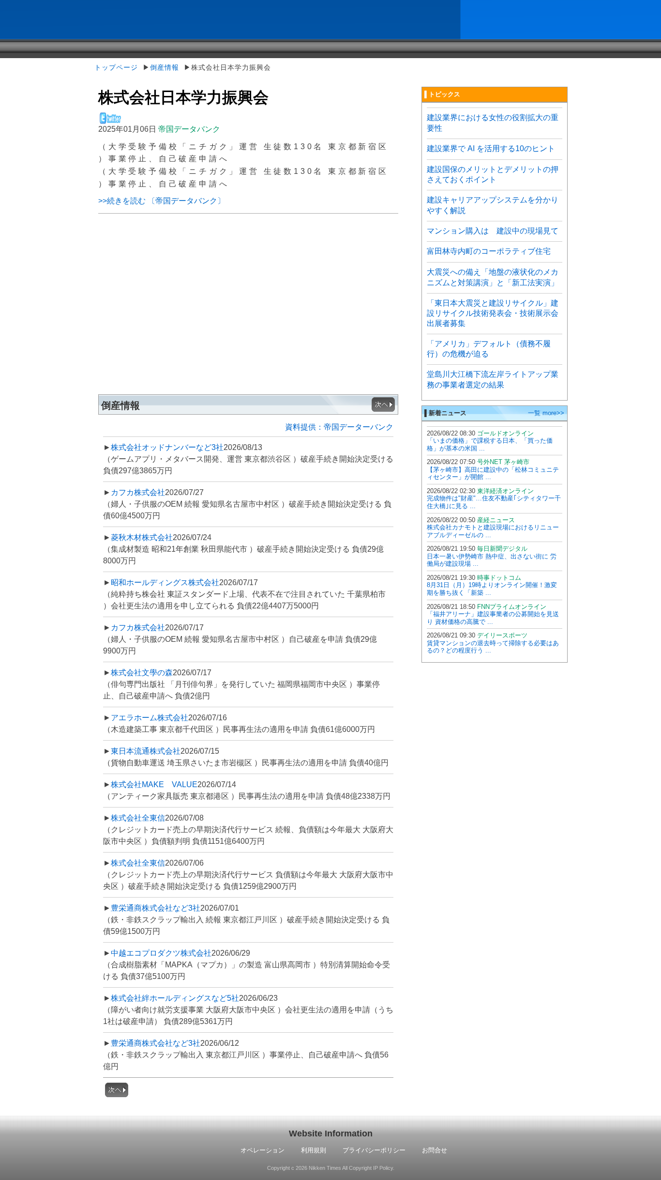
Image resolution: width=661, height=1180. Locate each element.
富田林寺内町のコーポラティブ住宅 (489, 251)
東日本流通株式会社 (145, 751)
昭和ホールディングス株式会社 (165, 582)
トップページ (116, 67)
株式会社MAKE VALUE (154, 784)
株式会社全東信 (138, 818)
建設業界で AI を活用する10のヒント (491, 148)
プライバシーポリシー (374, 1150)
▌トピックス (442, 94)
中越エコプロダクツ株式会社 (161, 953)
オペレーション (262, 1150)
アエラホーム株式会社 (149, 718)
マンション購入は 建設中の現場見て (492, 231)
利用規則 (313, 1150)
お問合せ (434, 1150)
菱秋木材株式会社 (142, 537)
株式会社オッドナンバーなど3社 (167, 447)
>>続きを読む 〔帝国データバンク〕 (161, 201)
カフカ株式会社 (138, 492)
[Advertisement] (248, 319)
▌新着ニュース (445, 413)
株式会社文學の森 (142, 672)
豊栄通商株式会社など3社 (155, 908)
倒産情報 (164, 67)
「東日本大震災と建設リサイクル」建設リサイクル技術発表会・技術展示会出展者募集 (492, 313)
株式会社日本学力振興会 (183, 97)
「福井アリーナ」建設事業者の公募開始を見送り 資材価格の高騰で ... (493, 617)
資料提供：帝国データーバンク (339, 427)
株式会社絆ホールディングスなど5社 (175, 998)
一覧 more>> (546, 413)
